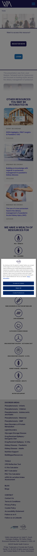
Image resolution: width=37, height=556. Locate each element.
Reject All (18, 288)
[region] (18, 278)
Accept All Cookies (18, 283)
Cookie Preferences (18, 293)
